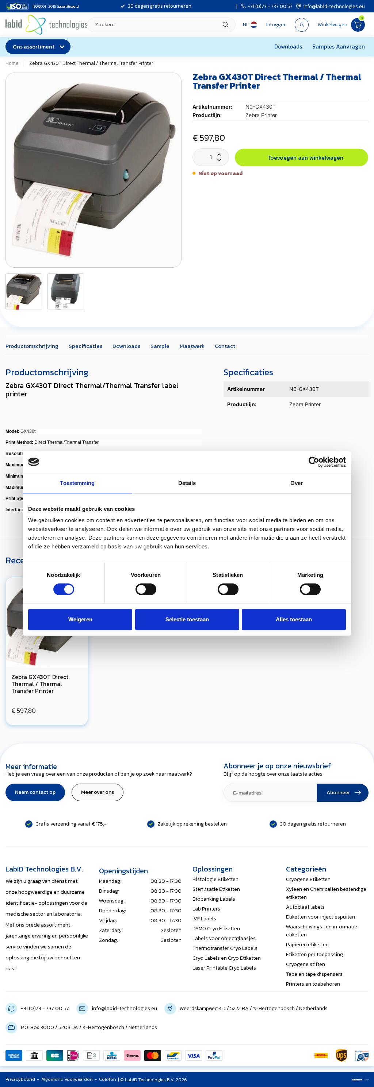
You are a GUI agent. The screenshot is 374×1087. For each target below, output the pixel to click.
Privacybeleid (20, 1079)
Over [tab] (296, 483)
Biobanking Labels (213, 899)
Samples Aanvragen (338, 46)
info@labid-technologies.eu (334, 6)
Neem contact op (35, 792)
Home (12, 63)
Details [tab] (187, 483)
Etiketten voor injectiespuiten (320, 917)
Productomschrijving (31, 346)
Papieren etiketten (307, 944)
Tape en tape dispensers (314, 974)
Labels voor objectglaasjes (224, 938)
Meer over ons (97, 792)
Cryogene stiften (305, 964)
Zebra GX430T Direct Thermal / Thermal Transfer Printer (91, 63)
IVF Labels (204, 919)
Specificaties (85, 346)
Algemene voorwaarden (67, 1079)
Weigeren (80, 619)
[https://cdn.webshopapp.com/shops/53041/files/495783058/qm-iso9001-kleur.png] (362, 1055)
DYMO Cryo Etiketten (216, 928)
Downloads (288, 46)
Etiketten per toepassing (314, 954)
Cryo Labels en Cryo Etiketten (226, 958)
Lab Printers (206, 909)
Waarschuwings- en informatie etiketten (321, 931)
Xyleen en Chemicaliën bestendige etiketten (326, 893)
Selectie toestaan (187, 619)
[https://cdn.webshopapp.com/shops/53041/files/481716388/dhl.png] (321, 1055)
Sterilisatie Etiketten (216, 889)
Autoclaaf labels (305, 907)
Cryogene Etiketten (308, 879)
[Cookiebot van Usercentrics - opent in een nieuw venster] (314, 462)
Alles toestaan (294, 619)
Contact (225, 346)
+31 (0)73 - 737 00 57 (270, 6)
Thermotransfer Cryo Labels (224, 948)
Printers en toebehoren (313, 984)
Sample (159, 346)
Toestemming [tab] (77, 483)
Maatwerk (192, 346)
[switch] (146, 589)
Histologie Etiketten (215, 879)
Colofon (107, 1079)
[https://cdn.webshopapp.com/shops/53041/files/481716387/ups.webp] (341, 1055)
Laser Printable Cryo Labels (224, 968)
